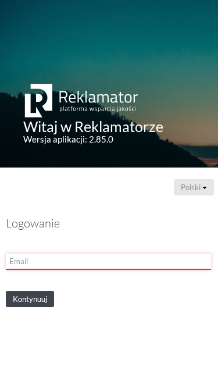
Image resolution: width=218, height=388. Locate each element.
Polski (191, 187)
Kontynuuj (30, 299)
